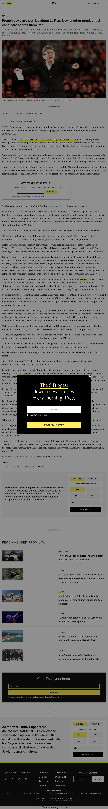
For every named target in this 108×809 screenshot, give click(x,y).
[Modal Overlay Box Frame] (54, 404)
